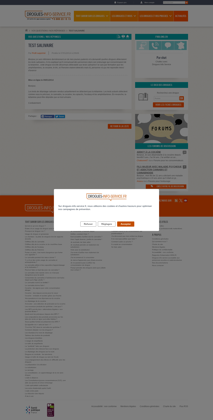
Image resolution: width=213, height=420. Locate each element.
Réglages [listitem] (106, 224)
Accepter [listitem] (126, 224)
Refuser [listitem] (88, 224)
